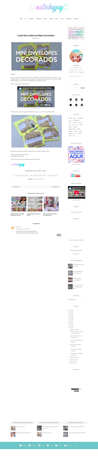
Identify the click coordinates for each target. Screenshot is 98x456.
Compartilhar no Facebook (22, 175)
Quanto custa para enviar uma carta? (76, 426)
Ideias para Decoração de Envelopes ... (50, 214)
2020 (70, 321)
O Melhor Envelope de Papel (33, 214)
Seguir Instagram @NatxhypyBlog (76, 240)
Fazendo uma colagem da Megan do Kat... (17, 214)
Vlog (74, 135)
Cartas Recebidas (76, 120)
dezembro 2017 (74, 329)
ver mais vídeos (76, 200)
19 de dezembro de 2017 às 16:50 (23, 228)
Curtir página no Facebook (76, 212)
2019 (70, 323)
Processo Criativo (35, 179)
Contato (76, 18)
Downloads (69, 18)
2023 (70, 315)
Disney (73, 124)
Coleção (79, 122)
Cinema (70, 122)
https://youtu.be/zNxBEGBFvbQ (36, 108)
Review (80, 131)
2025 (70, 311)
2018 (70, 325)
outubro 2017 (73, 359)
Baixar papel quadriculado (17, 156)
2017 (70, 327)
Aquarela (70, 118)
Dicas (62, 18)
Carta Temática (80, 118)
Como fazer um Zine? (20, 426)
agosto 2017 (73, 361)
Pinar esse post (53, 175)
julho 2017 (73, 363)
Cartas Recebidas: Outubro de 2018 (23, 432)
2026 (70, 310)
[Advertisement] (36, 27)
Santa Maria (71, 133)
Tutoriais (31, 18)
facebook (70, 101)
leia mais (82, 72)
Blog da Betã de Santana (76, 250)
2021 (70, 319)
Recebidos (70, 131)
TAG (75, 133)
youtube (81, 101)
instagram (76, 101)
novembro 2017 (74, 357)
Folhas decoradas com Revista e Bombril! (77, 432)
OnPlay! (18, 226)
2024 (70, 313)
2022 (70, 317)
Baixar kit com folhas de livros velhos (20, 154)
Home (21, 18)
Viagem (51, 18)
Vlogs (56, 18)
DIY (25, 18)
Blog (75, 118)
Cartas (45, 18)
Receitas (75, 131)
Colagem (74, 122)
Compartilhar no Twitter (39, 175)
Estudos (81, 124)
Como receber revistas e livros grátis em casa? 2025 (78, 287)
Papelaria (38, 18)
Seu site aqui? (76, 254)
